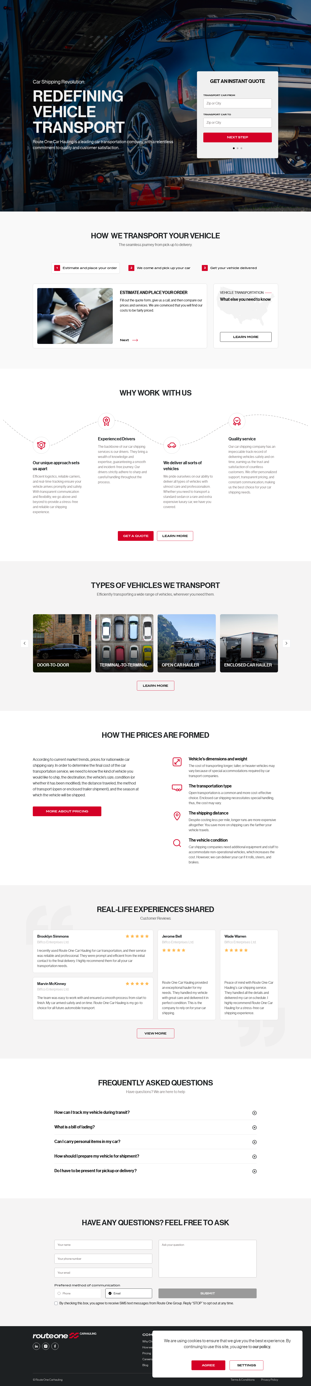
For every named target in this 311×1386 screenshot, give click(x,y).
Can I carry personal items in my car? (87, 1141)
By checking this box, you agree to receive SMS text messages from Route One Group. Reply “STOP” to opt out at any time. (146, 1303)
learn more (246, 337)
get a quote (135, 536)
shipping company (252, 447)
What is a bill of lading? (74, 1127)
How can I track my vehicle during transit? (92, 1112)
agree (208, 1365)
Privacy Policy (269, 1379)
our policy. (262, 1346)
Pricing (146, 1353)
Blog (145, 1365)
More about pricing (67, 811)
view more (155, 1033)
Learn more (155, 685)
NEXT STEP (237, 137)
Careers (147, 1359)
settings (246, 1365)
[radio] (77, 1293)
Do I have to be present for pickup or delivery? (95, 1170)
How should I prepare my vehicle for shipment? (96, 1156)
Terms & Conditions (243, 1379)
